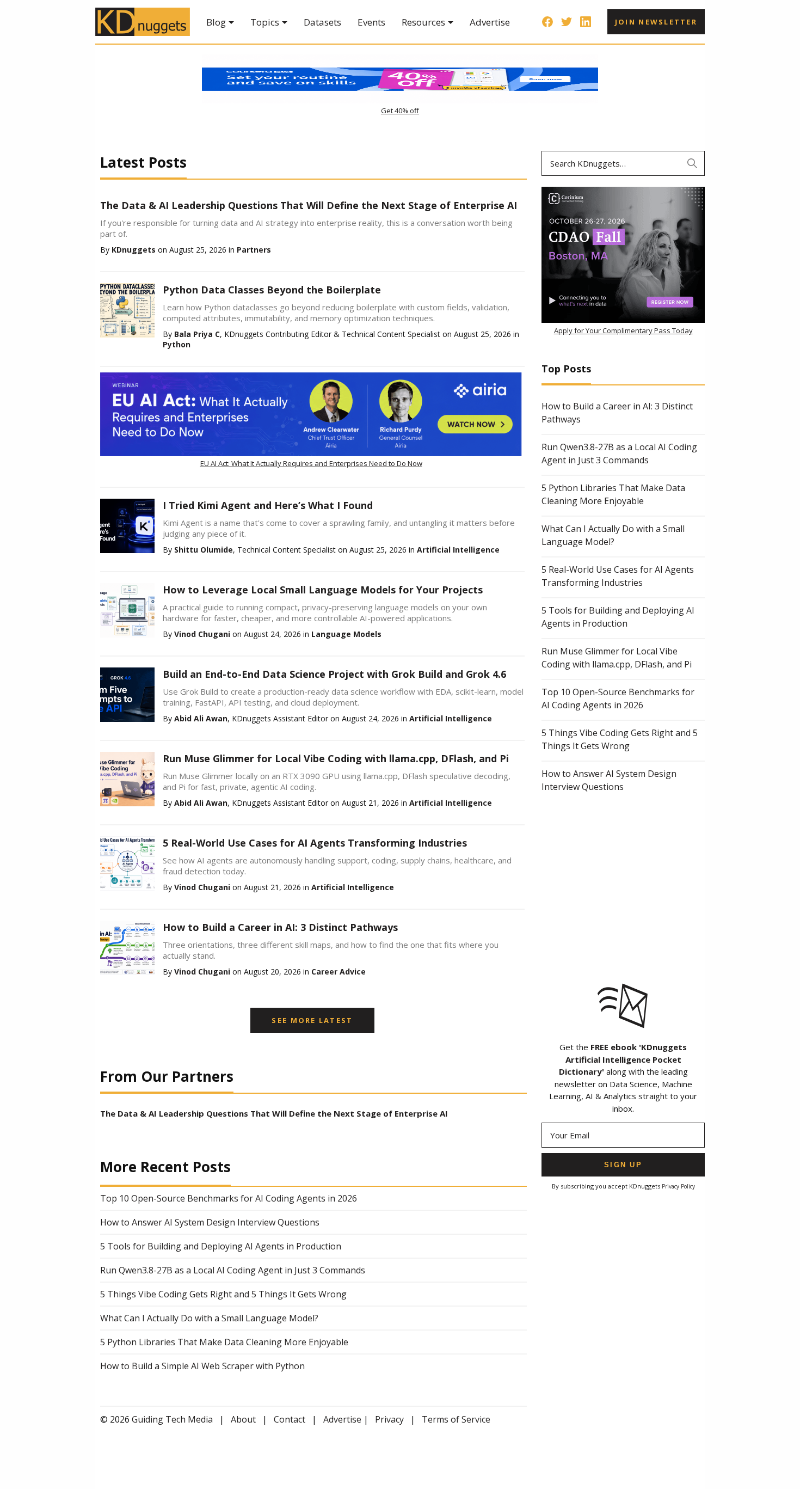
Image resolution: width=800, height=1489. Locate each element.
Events (371, 22)
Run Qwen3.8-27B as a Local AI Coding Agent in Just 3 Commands (232, 1270)
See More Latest (312, 1020)
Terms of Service (456, 1419)
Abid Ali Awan (200, 718)
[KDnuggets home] (142, 22)
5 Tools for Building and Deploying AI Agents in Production (220, 1246)
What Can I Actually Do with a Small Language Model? (209, 1318)
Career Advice (338, 971)
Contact (289, 1419)
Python (176, 344)
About (243, 1419)
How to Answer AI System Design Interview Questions (209, 1222)
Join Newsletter (656, 22)
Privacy (389, 1419)
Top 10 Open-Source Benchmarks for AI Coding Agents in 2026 (228, 1198)
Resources (423, 22)
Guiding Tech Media (172, 1419)
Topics (264, 22)
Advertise (490, 22)
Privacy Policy (678, 1186)
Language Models (346, 634)
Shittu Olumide (203, 549)
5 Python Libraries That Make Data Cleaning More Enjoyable (224, 1342)
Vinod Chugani (202, 634)
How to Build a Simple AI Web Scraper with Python (202, 1366)
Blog (216, 22)
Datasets (322, 22)
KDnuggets (134, 249)
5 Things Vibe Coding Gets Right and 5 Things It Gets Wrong (223, 1294)
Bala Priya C (197, 334)
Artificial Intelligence (458, 549)
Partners (254, 249)
